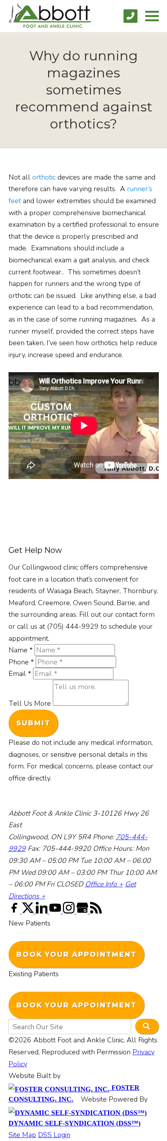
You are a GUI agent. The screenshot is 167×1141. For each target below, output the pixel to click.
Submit (33, 723)
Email (20, 673)
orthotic (44, 177)
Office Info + (104, 884)
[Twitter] (29, 911)
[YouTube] (56, 911)
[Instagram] (70, 911)
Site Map (22, 1134)
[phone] (130, 16)
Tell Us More (30, 703)
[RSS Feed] (96, 911)
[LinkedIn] (42, 911)
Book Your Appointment (76, 954)
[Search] (147, 1026)
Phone (21, 662)
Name (21, 650)
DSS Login (54, 1134)
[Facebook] (15, 911)
